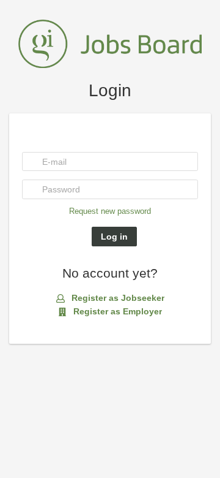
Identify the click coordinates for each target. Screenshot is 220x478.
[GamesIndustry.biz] (110, 43)
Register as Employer (116, 311)
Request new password (110, 211)
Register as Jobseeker (116, 298)
